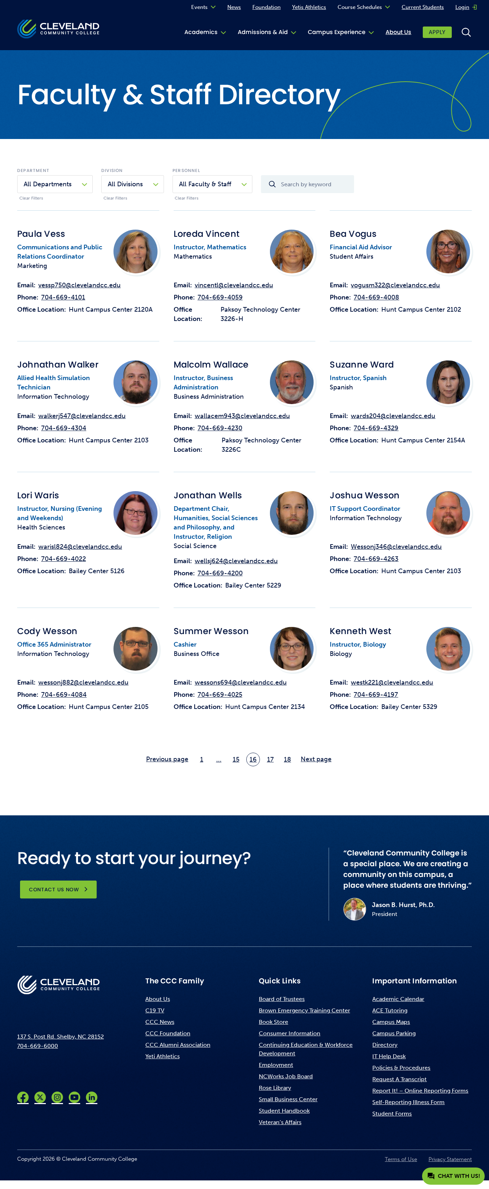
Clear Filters (31, 198)
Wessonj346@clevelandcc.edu (396, 547)
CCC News (159, 1021)
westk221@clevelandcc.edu (392, 682)
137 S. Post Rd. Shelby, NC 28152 (60, 1036)
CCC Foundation (167, 1033)
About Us (398, 32)
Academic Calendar (398, 999)
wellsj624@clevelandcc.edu (236, 561)
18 (287, 759)
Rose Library (275, 1087)
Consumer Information (289, 1033)
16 (253, 759)
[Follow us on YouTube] (74, 1097)
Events (199, 7)
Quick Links (280, 981)
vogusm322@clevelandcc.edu (395, 285)
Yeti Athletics (162, 1056)
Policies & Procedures (401, 1067)
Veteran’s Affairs (280, 1122)
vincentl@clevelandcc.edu (234, 285)
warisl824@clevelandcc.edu (80, 547)
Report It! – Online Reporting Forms (420, 1090)
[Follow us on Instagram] (57, 1097)
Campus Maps (391, 1021)
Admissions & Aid (263, 32)
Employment (276, 1064)
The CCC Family (174, 981)
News (234, 7)
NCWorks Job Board (286, 1076)
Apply (437, 32)
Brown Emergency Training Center (304, 1010)
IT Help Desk (389, 1056)
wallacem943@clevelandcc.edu (242, 416)
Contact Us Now (54, 889)
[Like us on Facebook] (23, 1097)
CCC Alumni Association (177, 1044)
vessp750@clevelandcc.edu (79, 285)
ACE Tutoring (389, 1010)
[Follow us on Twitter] (40, 1097)
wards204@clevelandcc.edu (393, 416)
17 (270, 759)
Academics (201, 32)
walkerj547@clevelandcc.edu (82, 416)
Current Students (423, 7)
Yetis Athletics (309, 7)
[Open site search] (466, 32)
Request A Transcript (399, 1079)
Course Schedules (360, 7)
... (219, 759)
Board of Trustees (282, 999)
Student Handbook (284, 1110)
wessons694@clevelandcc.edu (241, 682)
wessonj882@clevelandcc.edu (83, 682)
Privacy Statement (450, 1159)
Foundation (266, 7)
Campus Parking (394, 1033)
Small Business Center (288, 1099)
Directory (384, 1044)
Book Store (273, 1021)
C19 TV (154, 1010)
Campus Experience (336, 32)
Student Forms (392, 1113)
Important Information (414, 981)
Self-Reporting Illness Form (408, 1102)
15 (236, 759)
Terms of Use (401, 1159)
